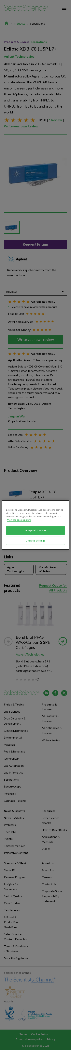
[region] (35, 525)
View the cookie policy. (19, 520)
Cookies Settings (35, 540)
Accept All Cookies (35, 530)
